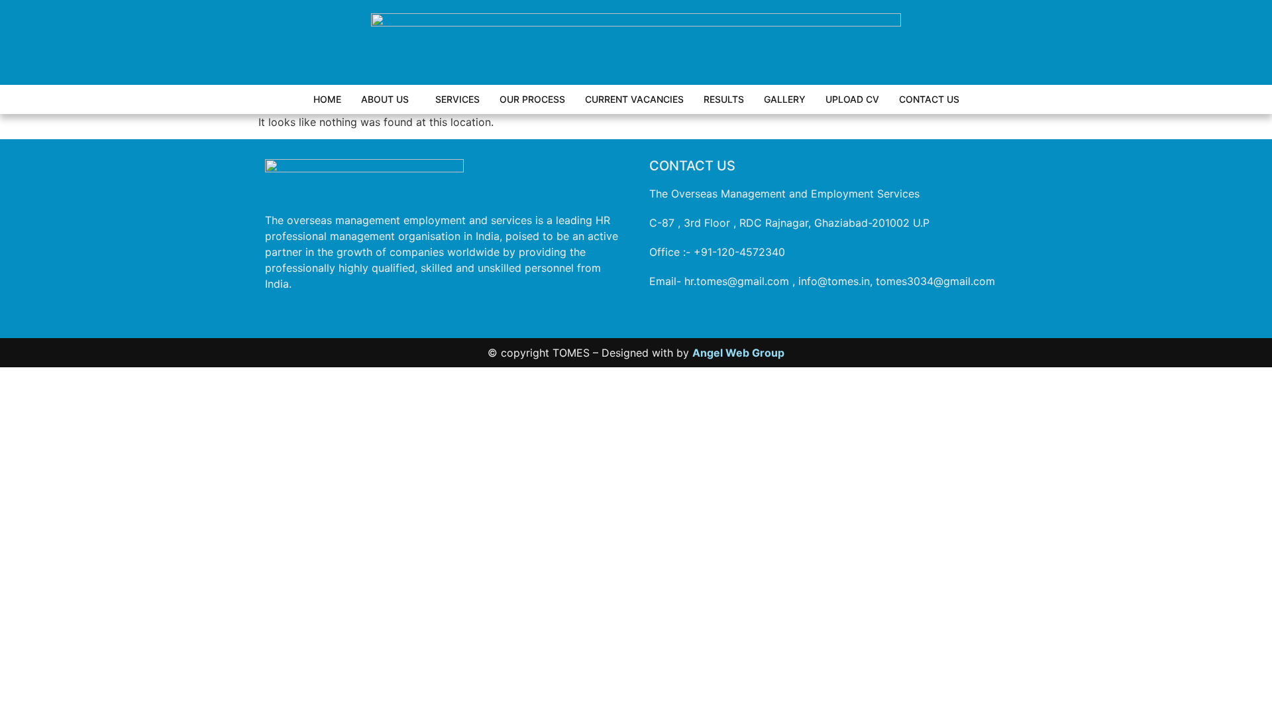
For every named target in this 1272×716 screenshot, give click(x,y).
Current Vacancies (634, 99)
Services (457, 99)
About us (385, 99)
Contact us (929, 99)
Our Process (532, 99)
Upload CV (852, 99)
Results (724, 99)
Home (327, 99)
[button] (388, 99)
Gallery (785, 99)
